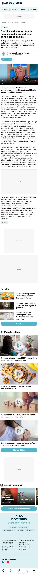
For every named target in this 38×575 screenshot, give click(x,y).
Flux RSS (5, 549)
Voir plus (19, 324)
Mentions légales (8, 543)
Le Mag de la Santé (9, 530)
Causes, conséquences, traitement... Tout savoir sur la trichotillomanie (18, 444)
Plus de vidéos (12, 332)
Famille (23, 10)
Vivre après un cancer (26, 501)
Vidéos (11, 573)
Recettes (13, 527)
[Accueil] (19, 519)
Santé (4, 10)
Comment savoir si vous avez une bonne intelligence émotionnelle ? (18, 416)
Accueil (4, 22)
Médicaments (30, 530)
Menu (34, 573)
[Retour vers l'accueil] (19, 3)
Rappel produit (23, 527)
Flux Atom (22, 549)
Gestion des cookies (26, 540)
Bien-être (13, 10)
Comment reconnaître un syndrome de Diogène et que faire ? (26, 305)
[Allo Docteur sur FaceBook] (3, 562)
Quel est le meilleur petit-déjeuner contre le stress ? (16, 387)
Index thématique (25, 547)
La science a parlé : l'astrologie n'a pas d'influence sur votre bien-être (24, 315)
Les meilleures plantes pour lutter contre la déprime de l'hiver (25, 295)
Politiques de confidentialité (24, 543)
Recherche (27, 573)
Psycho (17, 22)
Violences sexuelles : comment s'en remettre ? (8, 498)
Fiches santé (19, 573)
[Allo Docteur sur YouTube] (8, 562)
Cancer (20, 530)
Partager (8, 59)
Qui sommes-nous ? (9, 540)
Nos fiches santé (13, 485)
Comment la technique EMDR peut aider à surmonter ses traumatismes (19, 359)
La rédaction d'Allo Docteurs (19, 53)
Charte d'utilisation (8, 547)
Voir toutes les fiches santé (19, 509)
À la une (4, 573)
